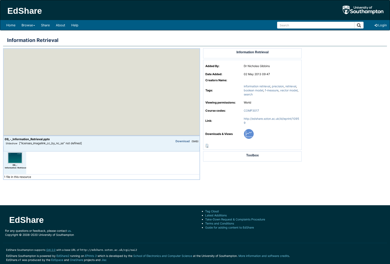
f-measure (271, 90)
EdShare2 (62, 256)
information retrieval (257, 86)
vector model (289, 90)
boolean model (253, 90)
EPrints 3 (91, 256)
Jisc (104, 260)
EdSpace (57, 260)
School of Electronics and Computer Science (162, 256)
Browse (27, 25)
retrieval (290, 86)
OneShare (76, 260)
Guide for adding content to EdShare (229, 227)
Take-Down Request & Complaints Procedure (235, 219)
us (69, 230)
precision (278, 86)
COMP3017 (251, 110)
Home (10, 25)
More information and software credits (263, 256)
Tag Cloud (212, 211)
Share (45, 25)
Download (183, 141)
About (60, 25)
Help (74, 25)
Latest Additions (216, 215)
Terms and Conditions (219, 223)
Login (382, 25)
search (248, 94)
